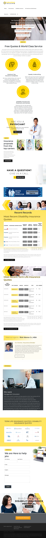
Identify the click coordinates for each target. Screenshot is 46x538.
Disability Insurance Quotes (30, 142)
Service (6, 138)
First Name (7, 459)
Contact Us (8, 449)
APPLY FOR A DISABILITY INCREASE (23, 30)
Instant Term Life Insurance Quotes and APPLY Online (18, 527)
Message (7, 475)
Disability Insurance (19, 8)
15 (39, 248)
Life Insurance (11, 8)
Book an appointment (8, 526)
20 (39, 317)
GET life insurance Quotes (11, 328)
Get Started (29, 506)
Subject (6, 469)
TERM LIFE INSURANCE (17, 26)
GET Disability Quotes (9, 259)
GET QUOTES (8, 160)
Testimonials (7, 365)
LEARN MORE (23, 206)
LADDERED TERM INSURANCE (23, 34)
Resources (6, 14)
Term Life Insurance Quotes (21, 142)
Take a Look (17, 132)
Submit (8, 486)
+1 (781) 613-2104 (11, 531)
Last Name (20, 459)
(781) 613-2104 (13, 14)
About (5, 8)
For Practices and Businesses (30, 8)
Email (6, 464)
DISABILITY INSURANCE (29, 26)
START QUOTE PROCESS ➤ (23, 517)
